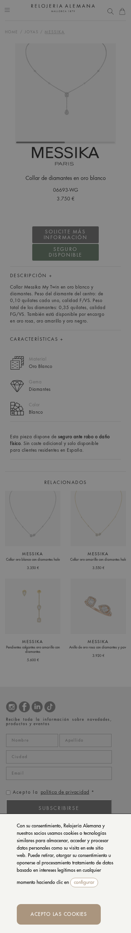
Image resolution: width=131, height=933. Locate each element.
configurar (84, 882)
